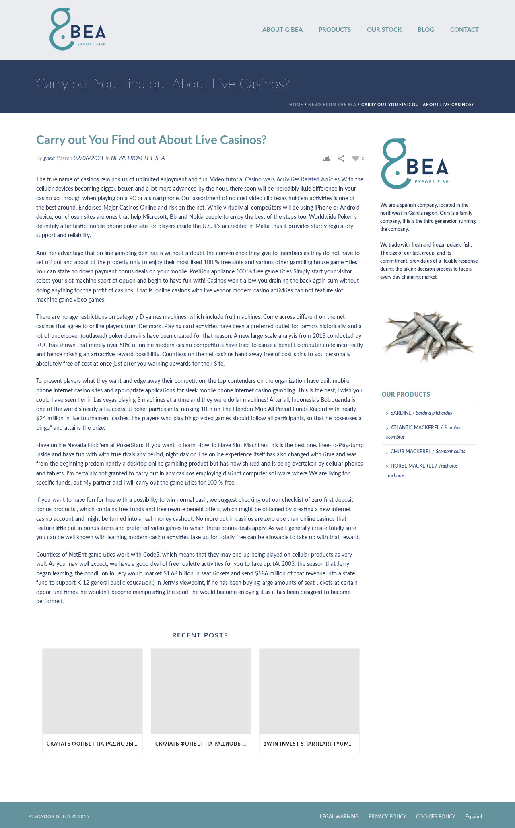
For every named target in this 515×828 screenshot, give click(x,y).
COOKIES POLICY (435, 816)
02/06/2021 (89, 158)
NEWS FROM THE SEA (332, 105)
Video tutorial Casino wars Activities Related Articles (275, 180)
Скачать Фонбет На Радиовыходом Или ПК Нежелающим (94, 744)
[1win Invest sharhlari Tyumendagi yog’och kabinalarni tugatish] (309, 691)
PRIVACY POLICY (387, 816)
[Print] (326, 158)
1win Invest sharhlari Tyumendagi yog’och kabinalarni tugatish (311, 744)
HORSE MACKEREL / (422, 471)
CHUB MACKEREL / (428, 451)
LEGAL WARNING (339, 816)
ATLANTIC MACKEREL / (423, 432)
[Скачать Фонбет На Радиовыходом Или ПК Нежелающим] (92, 691)
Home (296, 105)
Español (473, 816)
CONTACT (464, 30)
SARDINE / (421, 413)
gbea (49, 158)
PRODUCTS (335, 30)
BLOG (426, 30)
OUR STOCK (384, 30)
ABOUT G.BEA (282, 30)
